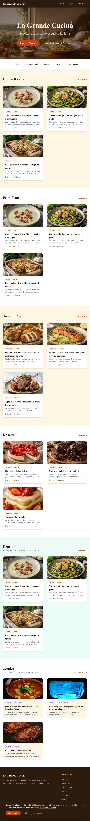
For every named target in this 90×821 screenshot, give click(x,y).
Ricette (62, 4)
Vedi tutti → (82, 80)
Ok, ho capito (13, 813)
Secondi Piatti (32, 64)
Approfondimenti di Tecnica (57, 43)
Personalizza (38, 813)
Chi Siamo (83, 4)
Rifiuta (27, 813)
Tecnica (72, 4)
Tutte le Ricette (72, 64)
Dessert (47, 64)
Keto (58, 64)
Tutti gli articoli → (80, 672)
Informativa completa (47, 808)
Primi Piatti (16, 64)
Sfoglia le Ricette (27, 43)
